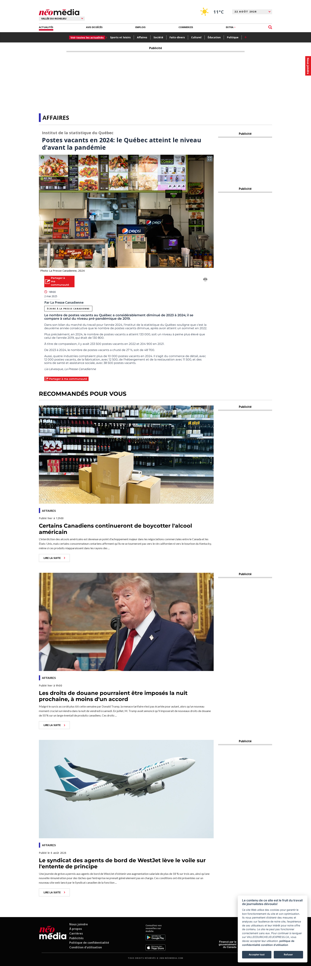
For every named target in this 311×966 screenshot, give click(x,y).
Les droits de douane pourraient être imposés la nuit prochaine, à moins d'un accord (113, 696)
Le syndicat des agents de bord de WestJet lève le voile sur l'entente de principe (122, 863)
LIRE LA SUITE (52, 558)
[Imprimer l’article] (205, 279)
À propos (75, 929)
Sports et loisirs (120, 37)
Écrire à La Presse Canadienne (68, 308)
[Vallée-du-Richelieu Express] (53, 937)
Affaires (142, 37)
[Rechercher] (270, 27)
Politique (232, 37)
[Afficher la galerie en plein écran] (210, 159)
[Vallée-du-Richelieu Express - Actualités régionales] (59, 12)
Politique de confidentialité (89, 943)
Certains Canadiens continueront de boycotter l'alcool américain (115, 528)
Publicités (76, 938)
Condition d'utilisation (85, 947)
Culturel (196, 37)
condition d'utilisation (274, 944)
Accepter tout (257, 954)
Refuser (288, 954)
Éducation (214, 37)
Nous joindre (78, 924)
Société (158, 37)
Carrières (76, 933)
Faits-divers (177, 37)
